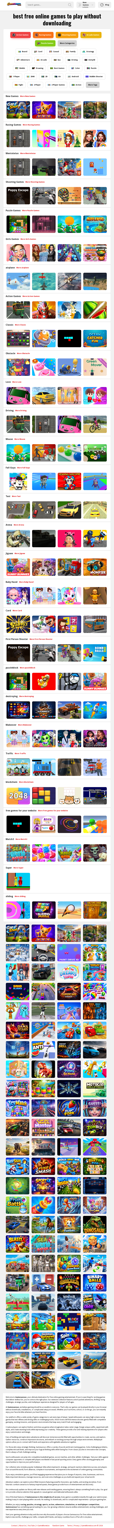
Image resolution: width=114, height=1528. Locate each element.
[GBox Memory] (18, 338)
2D (46, 77)
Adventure (25, 60)
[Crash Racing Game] (43, 991)
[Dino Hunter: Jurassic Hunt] (43, 1069)
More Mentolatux (28, 153)
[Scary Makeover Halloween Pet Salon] (43, 739)
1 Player (16, 77)
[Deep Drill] (68, 1050)
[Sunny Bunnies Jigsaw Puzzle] (18, 567)
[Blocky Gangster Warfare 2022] (94, 196)
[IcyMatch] (17, 1108)
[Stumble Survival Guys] (18, 481)
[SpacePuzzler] (18, 710)
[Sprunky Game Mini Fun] (17, 1011)
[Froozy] (17, 1089)
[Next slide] (108, 109)
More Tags (92, 85)
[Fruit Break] (94, 310)
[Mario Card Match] (43, 624)
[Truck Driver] (94, 767)
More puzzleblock (27, 668)
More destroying (26, 696)
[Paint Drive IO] (68, 953)
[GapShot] (18, 110)
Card (40, 52)
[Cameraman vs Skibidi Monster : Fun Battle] (43, 453)
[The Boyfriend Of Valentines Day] (69, 739)
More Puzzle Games (30, 211)
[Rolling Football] (68, 1224)
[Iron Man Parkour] (43, 310)
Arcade (44, 60)
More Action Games (31, 296)
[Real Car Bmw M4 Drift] (94, 1050)
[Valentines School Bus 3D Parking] (18, 396)
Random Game (58, 1526)
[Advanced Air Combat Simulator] (94, 281)
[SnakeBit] (69, 338)
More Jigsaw (20, 553)
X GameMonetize (42, 1526)
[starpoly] (18, 624)
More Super (18, 868)
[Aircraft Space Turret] (69, 281)
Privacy (76, 1526)
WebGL (22, 68)
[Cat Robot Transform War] (69, 167)
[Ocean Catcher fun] (94, 338)
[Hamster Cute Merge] (69, 796)
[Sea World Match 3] (18, 853)
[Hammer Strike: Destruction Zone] (43, 710)
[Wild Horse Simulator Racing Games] (43, 1224)
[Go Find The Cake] (94, 1205)
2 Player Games (58, 85)
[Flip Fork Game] (68, 1108)
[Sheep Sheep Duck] (18, 367)
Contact (14, 1526)
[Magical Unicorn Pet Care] (69, 596)
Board (24, 52)
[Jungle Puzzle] (18, 224)
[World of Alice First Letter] (43, 824)
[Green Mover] (94, 367)
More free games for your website (53, 811)
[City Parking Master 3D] (17, 1224)
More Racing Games (31, 125)
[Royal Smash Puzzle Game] (43, 1205)
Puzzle (93, 68)
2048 (32, 77)
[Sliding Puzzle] (43, 910)
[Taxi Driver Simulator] (69, 510)
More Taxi (16, 496)
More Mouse (19, 439)
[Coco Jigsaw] (43, 567)
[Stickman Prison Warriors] (69, 681)
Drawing (39, 68)
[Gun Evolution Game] (43, 1108)
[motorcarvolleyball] (94, 1089)
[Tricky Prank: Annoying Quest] (17, 972)
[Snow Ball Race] (17, 953)
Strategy (90, 52)
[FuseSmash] (43, 1166)
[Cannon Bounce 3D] (94, 653)
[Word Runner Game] (69, 110)
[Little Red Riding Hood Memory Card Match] (69, 624)
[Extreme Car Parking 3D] (17, 1127)
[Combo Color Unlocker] (69, 453)
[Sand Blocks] (17, 991)
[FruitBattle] (17, 1205)
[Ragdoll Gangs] (94, 539)
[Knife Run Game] (68, 1205)
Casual (56, 52)
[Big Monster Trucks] (94, 567)
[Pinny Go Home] (68, 1069)
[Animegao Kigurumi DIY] (18, 596)
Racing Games (45, 35)
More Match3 (21, 839)
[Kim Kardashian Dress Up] (94, 739)
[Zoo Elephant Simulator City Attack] (17, 1147)
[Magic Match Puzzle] (69, 853)
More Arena (19, 525)
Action (78, 85)
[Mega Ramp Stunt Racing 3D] (68, 1127)
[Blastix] (17, 1244)
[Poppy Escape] (18, 196)
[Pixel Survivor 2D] (94, 167)
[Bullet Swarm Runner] (94, 1147)
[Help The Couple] (94, 396)
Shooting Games (69, 35)
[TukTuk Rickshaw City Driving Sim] (18, 310)
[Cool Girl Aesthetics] (18, 253)
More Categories (67, 43)
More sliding (20, 896)
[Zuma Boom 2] (17, 1186)
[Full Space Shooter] (68, 1089)
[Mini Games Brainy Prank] (17, 1069)
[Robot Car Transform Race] (68, 1030)
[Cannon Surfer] (69, 367)
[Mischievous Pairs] (43, 110)
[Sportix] (43, 1186)
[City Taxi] (94, 510)
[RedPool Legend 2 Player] (18, 881)
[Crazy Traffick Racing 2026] (69, 767)
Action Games (22, 35)
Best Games (59, 68)
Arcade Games (93, 35)
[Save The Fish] (43, 338)
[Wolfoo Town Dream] (68, 972)
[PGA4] (43, 167)
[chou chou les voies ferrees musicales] (18, 767)
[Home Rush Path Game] (94, 953)
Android (75, 77)
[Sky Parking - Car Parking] (43, 396)
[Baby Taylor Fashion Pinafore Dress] (43, 596)
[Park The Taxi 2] (18, 510)
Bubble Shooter (96, 77)
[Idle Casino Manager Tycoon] (69, 224)
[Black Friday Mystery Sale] (43, 253)
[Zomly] (94, 1127)
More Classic (20, 325)
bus (59, 60)
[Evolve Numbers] (18, 796)
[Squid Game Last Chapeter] (69, 539)
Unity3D (91, 60)
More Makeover (25, 725)
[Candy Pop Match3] (43, 853)
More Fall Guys (23, 468)
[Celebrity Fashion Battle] (94, 138)
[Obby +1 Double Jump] (94, 1069)
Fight (21, 85)
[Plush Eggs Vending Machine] (69, 481)
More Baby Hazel (26, 582)
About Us (22, 1526)
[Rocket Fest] (94, 710)
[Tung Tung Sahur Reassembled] (94, 910)
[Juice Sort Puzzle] (43, 1089)
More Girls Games (28, 239)
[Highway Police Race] (18, 138)
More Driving (20, 411)
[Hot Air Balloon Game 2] (18, 281)
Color (77, 68)
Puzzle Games (47, 43)
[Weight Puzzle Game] (43, 1147)
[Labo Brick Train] (43, 767)
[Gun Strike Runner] (68, 1011)
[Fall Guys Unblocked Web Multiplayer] (94, 481)
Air (59, 77)
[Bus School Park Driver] (94, 624)
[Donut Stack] (43, 367)
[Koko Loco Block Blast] (43, 796)
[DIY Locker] (43, 138)
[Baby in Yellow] (94, 596)
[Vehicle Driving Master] (43, 953)
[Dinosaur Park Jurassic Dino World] (94, 1224)
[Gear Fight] (68, 1166)
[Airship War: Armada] (43, 281)
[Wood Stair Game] (94, 110)
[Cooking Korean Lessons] (94, 253)
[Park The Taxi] (43, 510)
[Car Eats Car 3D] (94, 1030)
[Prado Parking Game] (43, 972)
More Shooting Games (35, 182)
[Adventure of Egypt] (69, 196)
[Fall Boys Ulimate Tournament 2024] (43, 481)
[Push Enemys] (94, 824)
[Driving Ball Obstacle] (18, 910)
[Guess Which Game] (94, 1108)
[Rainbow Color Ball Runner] (94, 991)
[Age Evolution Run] (43, 1030)
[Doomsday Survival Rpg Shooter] (43, 196)
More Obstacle (23, 353)
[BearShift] (17, 1166)
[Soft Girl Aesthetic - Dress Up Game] (69, 396)
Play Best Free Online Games (14, 5)
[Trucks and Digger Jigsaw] (69, 567)
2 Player (37, 85)
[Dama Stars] (17, 1030)
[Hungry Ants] (43, 1050)
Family (72, 52)
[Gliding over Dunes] (69, 910)
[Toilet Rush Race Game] (94, 972)
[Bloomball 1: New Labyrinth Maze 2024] (94, 453)
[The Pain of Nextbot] (43, 539)
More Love (16, 382)
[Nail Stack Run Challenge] (69, 253)
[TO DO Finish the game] (43, 224)
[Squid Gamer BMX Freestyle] (94, 424)
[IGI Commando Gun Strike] (18, 539)
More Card (17, 611)
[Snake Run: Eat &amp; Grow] (68, 1147)
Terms (69, 1526)
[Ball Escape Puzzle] (69, 824)
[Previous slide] (5, 109)
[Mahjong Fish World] (94, 224)
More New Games (27, 96)
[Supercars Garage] (68, 991)
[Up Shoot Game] (17, 1050)
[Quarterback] (43, 1011)
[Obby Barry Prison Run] (94, 796)
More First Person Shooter (41, 639)
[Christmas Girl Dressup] (69, 138)
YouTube (31, 1526)
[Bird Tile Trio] (94, 1166)
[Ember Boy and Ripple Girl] (94, 1011)
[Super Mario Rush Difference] (43, 681)
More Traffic (20, 753)
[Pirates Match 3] (94, 853)
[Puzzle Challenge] (69, 310)
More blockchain (26, 782)
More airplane (22, 268)
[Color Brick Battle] (94, 1186)
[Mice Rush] (68, 1186)
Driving (74, 60)
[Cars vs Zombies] (69, 710)
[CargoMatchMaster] (43, 1127)
